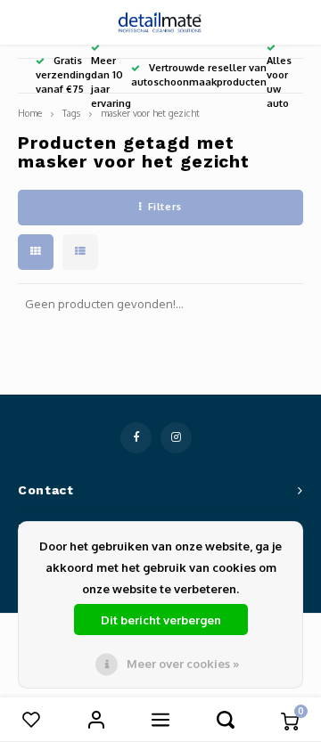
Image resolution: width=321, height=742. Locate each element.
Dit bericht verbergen (161, 620)
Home (30, 112)
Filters (165, 206)
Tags (71, 112)
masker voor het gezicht (150, 112)
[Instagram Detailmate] (176, 437)
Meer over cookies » (183, 663)
